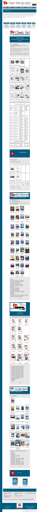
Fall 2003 (16, 145)
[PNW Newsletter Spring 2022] (17, 244)
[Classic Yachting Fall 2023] (27, 236)
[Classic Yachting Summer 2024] (22, 80)
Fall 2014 (21, 372)
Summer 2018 (22, 275)
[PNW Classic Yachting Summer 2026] (22, 210)
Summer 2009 (13, 378)
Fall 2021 (27, 253)
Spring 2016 (17, 280)
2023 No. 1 (13, 333)
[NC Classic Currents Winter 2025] (26, 323)
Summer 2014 (18, 372)
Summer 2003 (17, 296)
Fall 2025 (27, 73)
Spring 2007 (17, 141)
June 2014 (16, 125)
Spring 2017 (13, 368)
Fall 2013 (21, 284)
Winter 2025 (12, 65)
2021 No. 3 (26, 352)
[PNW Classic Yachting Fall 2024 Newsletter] (27, 228)
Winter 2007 (12, 291)
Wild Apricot (27, 510)
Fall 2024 (27, 81)
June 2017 (16, 116)
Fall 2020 (27, 261)
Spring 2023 (17, 90)
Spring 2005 (13, 379)
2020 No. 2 (20, 362)
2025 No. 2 (20, 324)
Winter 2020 (12, 260)
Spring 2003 (12, 145)
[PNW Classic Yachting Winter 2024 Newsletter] (12, 228)
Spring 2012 (18, 184)
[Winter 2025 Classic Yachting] (12, 64)
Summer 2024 (22, 81)
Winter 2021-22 (13, 431)
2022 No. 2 (20, 342)
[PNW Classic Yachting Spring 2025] (17, 219)
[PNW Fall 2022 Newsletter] (27, 244)
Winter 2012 (13, 455)
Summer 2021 (23, 438)
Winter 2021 (12, 253)
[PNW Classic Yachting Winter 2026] (12, 211)
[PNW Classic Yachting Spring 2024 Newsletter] (17, 228)
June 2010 (16, 136)
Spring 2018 (13, 367)
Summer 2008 (18, 460)
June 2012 (16, 130)
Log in (34, 4)
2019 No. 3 (22, 366)
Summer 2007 (22, 141)
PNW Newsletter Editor (16, 201)
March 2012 (12, 130)
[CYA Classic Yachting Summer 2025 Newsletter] (22, 72)
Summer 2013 (17, 284)
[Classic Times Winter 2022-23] (12, 419)
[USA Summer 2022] (25, 484)
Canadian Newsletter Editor (16, 161)
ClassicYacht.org (29, 508)
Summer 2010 (17, 287)
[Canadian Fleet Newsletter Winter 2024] (12, 170)
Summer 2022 (18, 179)
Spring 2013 (12, 184)
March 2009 (12, 139)
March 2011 (12, 133)
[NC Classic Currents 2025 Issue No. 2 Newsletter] (20, 323)
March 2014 (12, 125)
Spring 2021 (17, 253)
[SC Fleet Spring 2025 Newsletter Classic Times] (12, 411)
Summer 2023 (18, 421)
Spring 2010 (12, 287)
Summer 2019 (22, 269)
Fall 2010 (21, 377)
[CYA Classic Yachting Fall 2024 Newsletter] (27, 80)
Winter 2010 (13, 458)
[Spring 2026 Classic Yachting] (17, 64)
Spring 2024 (17, 229)
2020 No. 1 (13, 362)
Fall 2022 (27, 99)
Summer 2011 (18, 375)
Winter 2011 (12, 286)
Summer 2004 (27, 145)
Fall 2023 (27, 91)
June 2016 (16, 119)
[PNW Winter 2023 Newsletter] (12, 236)
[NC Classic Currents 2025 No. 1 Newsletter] (14, 323)
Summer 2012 (17, 285)
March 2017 (12, 116)
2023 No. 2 (20, 333)
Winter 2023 (12, 90)
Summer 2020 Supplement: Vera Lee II (18, 447)
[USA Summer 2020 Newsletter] (15, 484)
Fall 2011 (21, 375)
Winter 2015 (13, 453)
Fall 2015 (23, 182)
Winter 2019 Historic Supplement (21, 450)
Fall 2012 (21, 285)
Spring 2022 (18, 430)
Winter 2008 (17, 290)
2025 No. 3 (26, 324)
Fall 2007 (22, 461)
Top (19, 298)
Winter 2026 (12, 212)
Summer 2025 (22, 73)
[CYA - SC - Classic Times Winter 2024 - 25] (27, 419)
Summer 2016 (22, 280)
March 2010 (12, 136)
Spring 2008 (12, 290)
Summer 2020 (15, 485)
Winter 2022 (12, 99)
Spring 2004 (17, 295)
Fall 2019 (12, 452)
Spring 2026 (17, 65)
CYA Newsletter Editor (16, 45)
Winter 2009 (13, 459)
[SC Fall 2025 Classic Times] (23, 410)
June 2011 (16, 133)
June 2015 (16, 122)
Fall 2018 (21, 367)
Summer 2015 (17, 281)
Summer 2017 (18, 368)
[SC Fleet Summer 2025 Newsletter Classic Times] (18, 410)
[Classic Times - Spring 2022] (17, 429)
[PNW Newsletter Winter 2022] (12, 244)
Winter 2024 (12, 81)
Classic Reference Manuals (19, 495)
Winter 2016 (12, 182)
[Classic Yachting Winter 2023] (12, 89)
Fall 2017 (26, 116)
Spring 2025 (17, 221)
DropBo (16, 203)
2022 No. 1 (13, 342)
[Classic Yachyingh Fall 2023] (27, 90)
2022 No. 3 (26, 342)
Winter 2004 (12, 295)
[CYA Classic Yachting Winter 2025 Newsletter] (12, 71)
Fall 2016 (21, 369)
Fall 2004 (26, 295)
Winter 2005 (12, 293)
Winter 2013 (13, 456)
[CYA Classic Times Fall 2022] (27, 429)
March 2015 (12, 122)
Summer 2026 (22, 66)
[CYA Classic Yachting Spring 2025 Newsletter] (17, 72)
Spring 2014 (13, 372)
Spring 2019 (13, 366)
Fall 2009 (17, 378)
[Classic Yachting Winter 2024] (12, 80)
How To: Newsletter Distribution (28, 499)
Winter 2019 (13, 450)
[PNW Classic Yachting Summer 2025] (22, 218)
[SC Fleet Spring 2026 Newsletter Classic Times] (13, 402)
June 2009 (16, 139)
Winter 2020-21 (13, 439)
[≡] (35, 8)
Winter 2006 (12, 292)
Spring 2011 (13, 375)
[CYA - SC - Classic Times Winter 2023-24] (22, 419)
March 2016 (12, 119)
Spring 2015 (18, 182)
